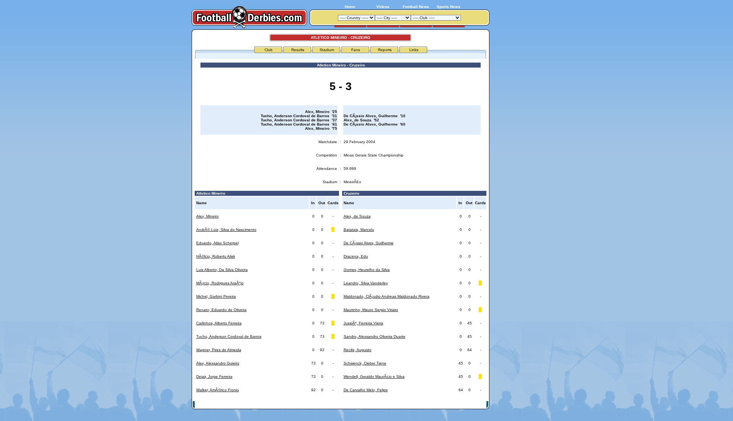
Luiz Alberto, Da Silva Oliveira (222, 270)
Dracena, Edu (356, 256)
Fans (355, 50)
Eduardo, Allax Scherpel (217, 243)
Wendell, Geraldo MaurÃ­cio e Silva (374, 376)
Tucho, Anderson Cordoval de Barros (229, 336)
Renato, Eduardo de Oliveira (221, 310)
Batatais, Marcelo (359, 229)
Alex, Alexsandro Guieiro (217, 363)
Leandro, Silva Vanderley (366, 283)
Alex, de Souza (357, 216)
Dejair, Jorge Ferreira (214, 376)
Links (413, 50)
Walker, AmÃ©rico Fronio (217, 390)
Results (297, 50)
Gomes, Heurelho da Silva (367, 270)
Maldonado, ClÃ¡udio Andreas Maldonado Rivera (386, 296)
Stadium (327, 50)
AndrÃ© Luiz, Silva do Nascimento (226, 229)
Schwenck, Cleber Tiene (365, 363)
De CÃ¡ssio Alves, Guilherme (369, 243)
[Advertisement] (518, 143)
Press (415, 404)
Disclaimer (434, 404)
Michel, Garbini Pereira (216, 296)
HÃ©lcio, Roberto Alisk (215, 256)
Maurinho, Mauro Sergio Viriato (371, 310)
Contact (476, 404)
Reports (385, 50)
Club (269, 50)
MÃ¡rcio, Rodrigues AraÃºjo (220, 283)
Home (350, 7)
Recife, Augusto (357, 350)
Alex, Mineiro (207, 216)
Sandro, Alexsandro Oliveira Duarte (374, 336)
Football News (416, 7)
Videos (382, 7)
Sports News (448, 7)
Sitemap (456, 404)
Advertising (394, 404)
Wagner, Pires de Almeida (218, 350)
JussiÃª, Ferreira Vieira (363, 323)
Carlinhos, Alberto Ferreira (219, 323)
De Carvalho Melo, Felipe (366, 390)
